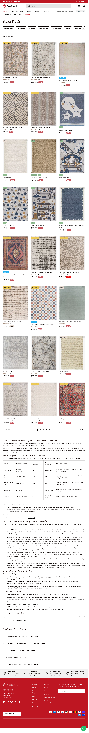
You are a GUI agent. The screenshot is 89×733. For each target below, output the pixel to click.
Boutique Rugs (9, 722)
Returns (46, 694)
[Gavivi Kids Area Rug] (15, 204)
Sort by (5, 36)
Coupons (35, 703)
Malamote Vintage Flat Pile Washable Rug (15, 275)
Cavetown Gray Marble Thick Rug (41, 371)
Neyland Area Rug (64, 418)
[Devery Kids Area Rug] (44, 204)
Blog (33, 696)
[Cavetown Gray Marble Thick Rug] (44, 353)
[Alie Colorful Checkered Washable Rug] (44, 303)
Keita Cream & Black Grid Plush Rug (41, 272)
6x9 (17, 621)
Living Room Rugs (43, 28)
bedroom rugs (71, 597)
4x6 (11, 621)
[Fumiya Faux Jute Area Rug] (44, 156)
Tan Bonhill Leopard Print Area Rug (69, 272)
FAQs (46, 687)
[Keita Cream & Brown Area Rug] (15, 303)
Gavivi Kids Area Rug (9, 225)
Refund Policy (70, 722)
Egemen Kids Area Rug (66, 130)
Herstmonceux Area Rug (10, 77)
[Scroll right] (83, 28)
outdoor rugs (47, 607)
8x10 (20, 621)
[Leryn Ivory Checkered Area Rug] (44, 399)
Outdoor (71, 11)
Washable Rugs (21, 28)
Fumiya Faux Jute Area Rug (39, 177)
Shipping (46, 691)
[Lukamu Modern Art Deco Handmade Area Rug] (72, 204)
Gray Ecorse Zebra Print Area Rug (12, 127)
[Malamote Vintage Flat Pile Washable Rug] (15, 253)
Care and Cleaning (49, 697)
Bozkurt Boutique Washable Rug (68, 80)
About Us (35, 684)
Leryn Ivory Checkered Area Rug (40, 418)
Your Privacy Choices (80, 722)
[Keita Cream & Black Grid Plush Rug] (44, 253)
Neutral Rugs (77, 28)
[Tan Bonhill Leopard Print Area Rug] (72, 253)
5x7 (14, 621)
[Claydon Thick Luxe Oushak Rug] (44, 59)
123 (49, 429)
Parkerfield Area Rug (9, 418)
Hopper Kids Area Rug (65, 177)
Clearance (28, 14)
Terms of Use (61, 722)
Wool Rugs (67, 28)
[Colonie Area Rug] (15, 353)
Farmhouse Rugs (56, 28)
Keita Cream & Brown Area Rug (12, 321)
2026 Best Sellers (8, 28)
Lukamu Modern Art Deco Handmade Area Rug (71, 226)
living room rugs (65, 594)
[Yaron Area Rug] (72, 353)
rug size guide (31, 518)
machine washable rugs (32, 604)
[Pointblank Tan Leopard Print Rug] (44, 109)
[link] (19, 429)
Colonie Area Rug (8, 371)
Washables (15, 11)
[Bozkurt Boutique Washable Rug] (72, 59)
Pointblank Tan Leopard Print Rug (40, 127)
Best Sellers (6, 11)
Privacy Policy (52, 722)
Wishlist (83, 1)
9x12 (24, 621)
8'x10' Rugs (32, 28)
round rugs (29, 621)
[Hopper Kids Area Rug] (72, 156)
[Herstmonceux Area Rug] (15, 59)
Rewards (34, 699)
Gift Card (35, 706)
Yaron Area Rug (63, 371)
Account (76, 1)
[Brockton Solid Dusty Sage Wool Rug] (72, 303)
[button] (84, 6)
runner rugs (61, 609)
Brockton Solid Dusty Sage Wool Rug (70, 321)
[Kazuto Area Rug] (15, 156)
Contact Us (47, 684)
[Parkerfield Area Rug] (15, 399)
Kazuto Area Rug (8, 177)
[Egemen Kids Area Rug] (72, 109)
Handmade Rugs (62, 11)
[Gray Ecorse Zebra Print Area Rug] (15, 109)
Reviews (34, 687)
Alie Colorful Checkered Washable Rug (42, 324)
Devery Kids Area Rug (37, 225)
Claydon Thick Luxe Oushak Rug (40, 77)
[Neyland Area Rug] (72, 399)
